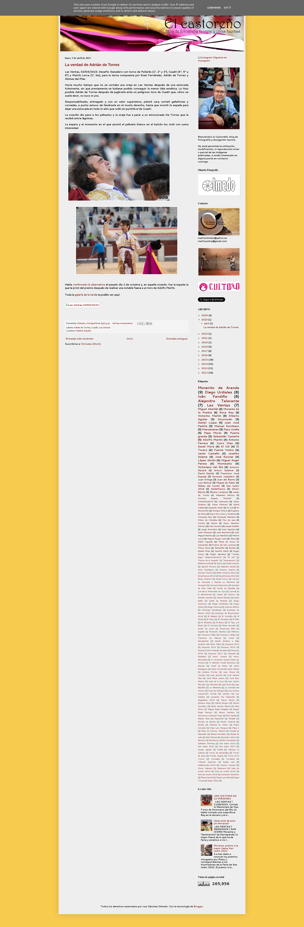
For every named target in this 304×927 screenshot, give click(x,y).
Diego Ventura (214, 607)
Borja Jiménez (204, 579)
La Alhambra (215, 687)
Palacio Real (203, 718)
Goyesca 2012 (232, 644)
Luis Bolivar (205, 482)
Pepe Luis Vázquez (219, 728)
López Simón (207, 460)
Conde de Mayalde (226, 588)
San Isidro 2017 (227, 746)
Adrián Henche (232, 563)
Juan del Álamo (226, 479)
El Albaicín (212, 616)
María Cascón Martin (220, 706)
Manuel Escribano (226, 426)
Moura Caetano (226, 712)
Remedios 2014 (228, 737)
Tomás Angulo (216, 756)
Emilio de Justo (206, 628)
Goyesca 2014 (228, 647)
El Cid (225, 446)
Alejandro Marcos (225, 495)
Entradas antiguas (177, 338)
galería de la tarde (85, 294)
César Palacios (220, 504)
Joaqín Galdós (232, 526)
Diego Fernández (220, 604)
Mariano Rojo (204, 703)
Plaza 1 (235, 728)
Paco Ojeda (231, 715)
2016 (204, 355)
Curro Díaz (225, 443)
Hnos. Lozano (220, 656)
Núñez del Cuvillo (209, 485)
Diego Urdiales (218, 392)
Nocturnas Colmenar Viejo (210, 715)
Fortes (201, 523)
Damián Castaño (205, 597)
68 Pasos (218, 563)
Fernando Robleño (226, 517)
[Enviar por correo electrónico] (138, 323)
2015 (205, 359)
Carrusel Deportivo (219, 585)
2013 (204, 368)
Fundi (231, 638)
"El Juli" (231, 557)
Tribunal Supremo (207, 762)
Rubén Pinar (204, 551)
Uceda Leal (228, 762)
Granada (231, 653)
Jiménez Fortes (210, 672)
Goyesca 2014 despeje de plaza (212, 650)
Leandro (226, 694)
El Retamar (206, 622)
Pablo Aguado (205, 541)
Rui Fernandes (229, 740)
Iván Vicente (215, 526)
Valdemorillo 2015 (207, 765)
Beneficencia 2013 (206, 576)
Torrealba (215, 759)
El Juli (230, 507)
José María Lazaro (216, 678)
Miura (233, 538)
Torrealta (230, 759)
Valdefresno (218, 488)
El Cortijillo (227, 616)
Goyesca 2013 (209, 647)
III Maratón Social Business (222, 662)
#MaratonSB (204, 563)
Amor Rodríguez (206, 570)
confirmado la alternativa (89, 284)
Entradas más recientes (79, 338)
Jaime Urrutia (217, 669)
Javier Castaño (208, 453)
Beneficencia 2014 (227, 576)
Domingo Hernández (212, 610)
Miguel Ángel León (216, 538)
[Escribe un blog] (141, 323)
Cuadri (95, 327)
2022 (204, 333)
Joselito (202, 675)
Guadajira (202, 656)
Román (232, 547)
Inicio (130, 338)
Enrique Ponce (220, 510)
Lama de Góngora (216, 691)
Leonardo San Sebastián (223, 697)
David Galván (206, 473)
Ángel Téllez (213, 780)
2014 (204, 364)
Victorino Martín (209, 416)
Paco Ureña (231, 429)
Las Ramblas (222, 535)
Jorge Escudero (209, 529)
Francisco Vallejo (228, 635)
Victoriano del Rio (210, 467)
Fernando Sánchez (218, 631)
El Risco (220, 622)
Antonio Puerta (205, 573)
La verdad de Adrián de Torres (92, 65)
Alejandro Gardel (228, 566)
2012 (204, 372)
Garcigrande (203, 641)
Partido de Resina (206, 722)
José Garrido (216, 675)
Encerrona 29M (227, 628)
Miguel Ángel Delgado (218, 709)
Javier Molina (233, 669)
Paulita (201, 725)
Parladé (232, 718)
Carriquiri (202, 585)
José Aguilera (229, 529)
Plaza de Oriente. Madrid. (213, 731)
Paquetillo (219, 718)
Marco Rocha (228, 700)
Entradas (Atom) (91, 343)
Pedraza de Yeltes (219, 725)
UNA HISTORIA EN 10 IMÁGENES (225, 797)
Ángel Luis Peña (223, 777)
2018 (204, 346)
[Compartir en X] (144, 323)
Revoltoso (214, 740)
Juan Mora (226, 684)
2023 (204, 319)
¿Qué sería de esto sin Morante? (224, 822)
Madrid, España (83, 330)
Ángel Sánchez (218, 554)
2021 (204, 338)
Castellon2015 (205, 501)
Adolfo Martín (213, 439)
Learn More (214, 7)
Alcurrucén (225, 419)
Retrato (201, 740)
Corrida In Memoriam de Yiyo (211, 591)
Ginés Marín (215, 644)
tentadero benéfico (230, 774)
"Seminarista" (229, 560)
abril (207, 323)
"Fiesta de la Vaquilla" (208, 560)
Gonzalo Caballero (223, 476)
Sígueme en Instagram (212, 59)
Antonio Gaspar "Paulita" (215, 498)
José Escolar (224, 457)
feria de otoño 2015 (225, 771)
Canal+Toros (222, 579)
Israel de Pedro (219, 666)
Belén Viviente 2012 (226, 573)
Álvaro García (207, 777)
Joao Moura (229, 672)
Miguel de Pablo (225, 482)
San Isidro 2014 (206, 746)
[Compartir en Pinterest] (150, 323)
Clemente (223, 501)
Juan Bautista (223, 532)
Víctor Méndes (205, 768)
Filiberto (235, 631)
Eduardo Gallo (215, 507)
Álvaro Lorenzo (219, 492)
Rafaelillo (220, 547)
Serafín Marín (222, 551)
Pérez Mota (204, 547)
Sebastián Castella (226, 436)
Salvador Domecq (206, 743)
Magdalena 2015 (206, 700)
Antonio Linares (227, 570)
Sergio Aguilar (205, 749)
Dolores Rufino (232, 607)
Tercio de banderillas (219, 753)
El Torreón (212, 625)
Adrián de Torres (82, 327)
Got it (227, 7)
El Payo (210, 619)
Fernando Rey (205, 517)
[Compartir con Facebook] (147, 323)
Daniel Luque (207, 422)
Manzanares (210, 429)
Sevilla (220, 749)
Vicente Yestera (228, 765)
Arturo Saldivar (224, 470)
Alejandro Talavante (218, 400)
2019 (204, 342)
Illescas (201, 666)
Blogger (198, 906)
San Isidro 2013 (227, 743)
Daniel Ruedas (223, 597)
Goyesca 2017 (215, 653)
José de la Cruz (216, 681)
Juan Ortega (205, 479)
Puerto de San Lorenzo (224, 544)
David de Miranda (218, 601)
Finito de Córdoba (207, 520)
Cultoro (231, 594)
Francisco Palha (208, 635)
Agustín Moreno (208, 566)
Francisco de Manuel (209, 638)
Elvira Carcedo (229, 625)
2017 (204, 351)
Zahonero (221, 768)
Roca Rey (226, 412)
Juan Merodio (211, 684)
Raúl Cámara (211, 737)
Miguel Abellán (208, 409)
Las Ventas (104, 327)
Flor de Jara (228, 520)
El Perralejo (223, 619)
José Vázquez (205, 532)
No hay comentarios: (123, 323)
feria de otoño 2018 (207, 774)
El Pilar (236, 619)
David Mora (206, 446)
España (201, 631)
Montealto (225, 463)
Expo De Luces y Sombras (223, 513)
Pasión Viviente (227, 722)
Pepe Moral (213, 433)
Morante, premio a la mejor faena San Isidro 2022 (226, 848)
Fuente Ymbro (224, 450)
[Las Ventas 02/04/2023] (82, 305)
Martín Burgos (222, 703)
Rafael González (218, 734)
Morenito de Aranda (218, 387)
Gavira (214, 523)
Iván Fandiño (212, 396)
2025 (205, 315)
